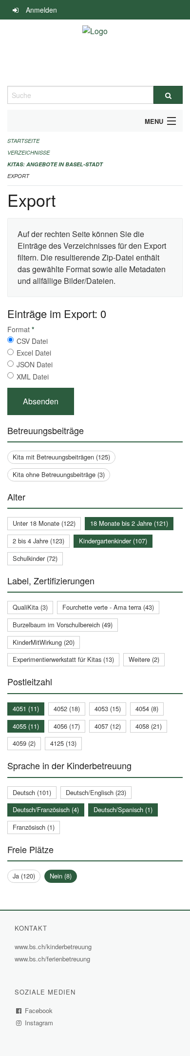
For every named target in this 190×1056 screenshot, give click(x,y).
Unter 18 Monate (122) (44, 523)
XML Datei (33, 376)
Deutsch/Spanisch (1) (123, 809)
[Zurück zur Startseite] (95, 52)
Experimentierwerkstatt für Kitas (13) (63, 659)
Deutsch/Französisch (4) (46, 809)
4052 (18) (67, 708)
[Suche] (168, 95)
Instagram (39, 1022)
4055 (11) (26, 726)
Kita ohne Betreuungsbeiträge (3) (59, 474)
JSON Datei (35, 364)
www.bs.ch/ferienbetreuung (54, 958)
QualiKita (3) (30, 607)
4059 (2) (24, 743)
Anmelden (41, 10)
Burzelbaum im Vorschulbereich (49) (63, 624)
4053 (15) (108, 708)
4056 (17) (67, 726)
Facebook (39, 1010)
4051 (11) (26, 708)
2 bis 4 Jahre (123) (38, 540)
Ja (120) (24, 875)
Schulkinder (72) (35, 558)
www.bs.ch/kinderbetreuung (54, 946)
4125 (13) (63, 743)
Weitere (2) (144, 659)
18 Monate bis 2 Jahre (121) (129, 523)
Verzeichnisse (28, 152)
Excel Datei (34, 353)
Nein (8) (61, 875)
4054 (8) (146, 708)
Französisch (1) (34, 827)
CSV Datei (32, 341)
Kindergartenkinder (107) (113, 540)
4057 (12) (108, 726)
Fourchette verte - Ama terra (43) (108, 607)
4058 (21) (148, 726)
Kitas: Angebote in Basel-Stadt (55, 164)
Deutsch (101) (32, 792)
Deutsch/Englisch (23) (96, 792)
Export (18, 175)
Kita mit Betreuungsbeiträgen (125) (61, 456)
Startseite (23, 140)
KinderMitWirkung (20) (44, 642)
